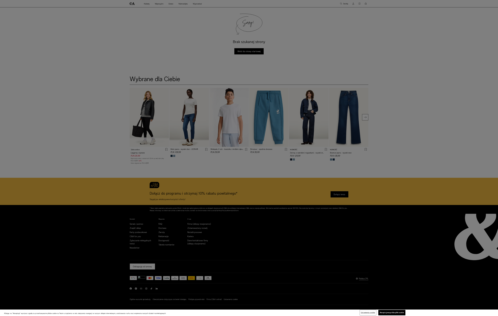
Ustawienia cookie (368, 312)
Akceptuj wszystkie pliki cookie (392, 312)
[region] (249, 313)
